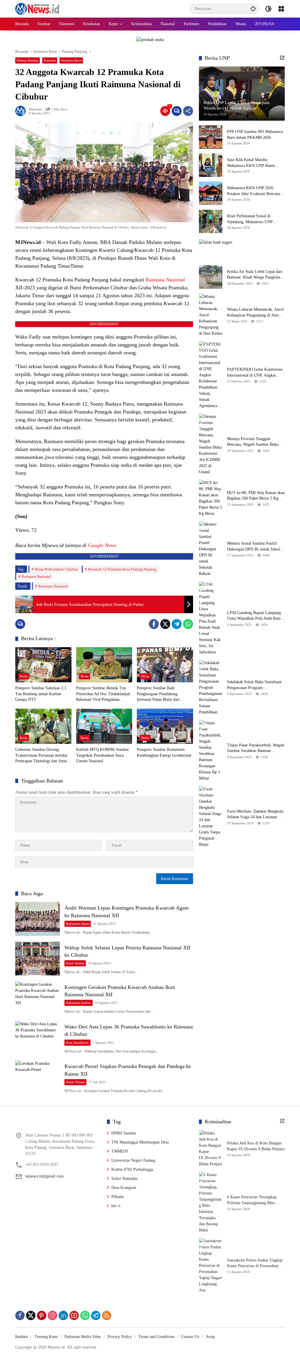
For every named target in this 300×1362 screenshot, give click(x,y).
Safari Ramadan (124, 1178)
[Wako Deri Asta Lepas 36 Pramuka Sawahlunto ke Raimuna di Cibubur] (37, 1038)
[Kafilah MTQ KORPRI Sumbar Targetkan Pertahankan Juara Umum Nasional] (104, 726)
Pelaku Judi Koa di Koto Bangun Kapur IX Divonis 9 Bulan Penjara (255, 1146)
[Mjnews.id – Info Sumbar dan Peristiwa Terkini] (37, 8)
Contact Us (190, 1336)
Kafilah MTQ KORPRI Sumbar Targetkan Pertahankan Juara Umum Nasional (102, 755)
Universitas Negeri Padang (133, 1160)
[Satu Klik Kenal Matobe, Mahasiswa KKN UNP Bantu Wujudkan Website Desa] (210, 165)
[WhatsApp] (188, 624)
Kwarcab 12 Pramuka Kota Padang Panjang (122, 569)
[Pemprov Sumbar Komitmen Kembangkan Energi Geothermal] (165, 726)
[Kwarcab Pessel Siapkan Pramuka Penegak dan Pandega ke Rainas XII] (37, 1077)
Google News (102, 545)
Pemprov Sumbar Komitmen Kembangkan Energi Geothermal (164, 752)
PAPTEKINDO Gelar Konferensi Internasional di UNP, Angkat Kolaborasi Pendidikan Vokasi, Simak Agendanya (254, 372)
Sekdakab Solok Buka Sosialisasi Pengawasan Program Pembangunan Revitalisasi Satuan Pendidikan (254, 685)
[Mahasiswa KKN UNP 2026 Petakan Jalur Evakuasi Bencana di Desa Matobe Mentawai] (210, 193)
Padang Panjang (27, 60)
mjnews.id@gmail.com (44, 1176)
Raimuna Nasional (165, 280)
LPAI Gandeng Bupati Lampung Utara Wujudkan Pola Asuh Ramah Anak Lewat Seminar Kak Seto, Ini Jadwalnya (255, 616)
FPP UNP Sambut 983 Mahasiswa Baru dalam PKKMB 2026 (255, 134)
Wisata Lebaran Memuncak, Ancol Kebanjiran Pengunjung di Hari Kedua (255, 312)
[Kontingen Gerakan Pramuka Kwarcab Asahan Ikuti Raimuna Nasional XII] (37, 998)
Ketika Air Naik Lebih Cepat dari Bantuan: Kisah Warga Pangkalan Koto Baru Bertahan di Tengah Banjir (254, 274)
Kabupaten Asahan (78, 1002)
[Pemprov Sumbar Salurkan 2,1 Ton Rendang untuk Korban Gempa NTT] (43, 664)
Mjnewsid (35, 109)
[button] (253, 8)
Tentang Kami (46, 1336)
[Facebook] (154, 624)
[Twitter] (165, 624)
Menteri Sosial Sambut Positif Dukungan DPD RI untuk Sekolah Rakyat (255, 546)
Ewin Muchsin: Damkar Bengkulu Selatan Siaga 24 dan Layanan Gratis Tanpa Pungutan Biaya (255, 814)
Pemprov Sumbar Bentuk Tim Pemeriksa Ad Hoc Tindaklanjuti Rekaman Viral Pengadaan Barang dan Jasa (103, 694)
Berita (24, 676)
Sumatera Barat (71, 60)
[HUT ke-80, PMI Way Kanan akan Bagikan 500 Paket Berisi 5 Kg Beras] (210, 498)
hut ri (115, 1206)
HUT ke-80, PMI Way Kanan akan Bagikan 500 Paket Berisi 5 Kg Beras (256, 496)
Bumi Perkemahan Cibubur (56, 569)
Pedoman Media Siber (82, 1336)
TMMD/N (119, 1151)
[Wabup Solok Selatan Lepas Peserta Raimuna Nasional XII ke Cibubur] (37, 958)
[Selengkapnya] (282, 57)
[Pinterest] (41, 1315)
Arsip (210, 1336)
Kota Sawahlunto (77, 1042)
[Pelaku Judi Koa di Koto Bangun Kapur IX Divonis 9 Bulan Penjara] (210, 1148)
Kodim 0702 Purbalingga (132, 1169)
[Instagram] (52, 1315)
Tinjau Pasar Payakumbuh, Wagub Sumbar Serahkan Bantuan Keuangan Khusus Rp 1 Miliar (255, 748)
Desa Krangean (123, 1187)
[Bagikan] (188, 111)
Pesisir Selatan (75, 1082)
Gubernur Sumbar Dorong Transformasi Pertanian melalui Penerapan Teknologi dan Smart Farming (41, 755)
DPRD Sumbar (123, 1133)
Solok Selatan (75, 963)
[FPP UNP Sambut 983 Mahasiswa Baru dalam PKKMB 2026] (210, 137)
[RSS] (106, 1315)
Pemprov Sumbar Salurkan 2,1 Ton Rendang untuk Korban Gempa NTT (41, 694)
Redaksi (21, 1336)
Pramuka (50, 60)
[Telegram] (177, 624)
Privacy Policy (120, 1336)
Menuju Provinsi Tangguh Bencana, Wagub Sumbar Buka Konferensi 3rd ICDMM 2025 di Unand (254, 442)
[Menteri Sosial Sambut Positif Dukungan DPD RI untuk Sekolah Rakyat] (210, 549)
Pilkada (117, 1196)
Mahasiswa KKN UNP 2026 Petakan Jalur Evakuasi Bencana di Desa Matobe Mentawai (255, 191)
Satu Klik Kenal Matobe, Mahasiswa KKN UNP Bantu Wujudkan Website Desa (251, 163)
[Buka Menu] (281, 8)
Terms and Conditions (156, 1336)
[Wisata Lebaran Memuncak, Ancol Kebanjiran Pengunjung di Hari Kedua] (210, 314)
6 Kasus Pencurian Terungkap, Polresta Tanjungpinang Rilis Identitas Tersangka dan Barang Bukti (253, 1200)
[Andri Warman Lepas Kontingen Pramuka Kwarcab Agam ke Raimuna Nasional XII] (37, 919)
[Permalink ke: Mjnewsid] (22, 111)
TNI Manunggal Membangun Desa (140, 1142)
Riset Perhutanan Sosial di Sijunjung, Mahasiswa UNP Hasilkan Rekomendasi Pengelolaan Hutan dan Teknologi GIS (255, 219)
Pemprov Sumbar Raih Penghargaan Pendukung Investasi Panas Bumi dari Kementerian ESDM (158, 694)
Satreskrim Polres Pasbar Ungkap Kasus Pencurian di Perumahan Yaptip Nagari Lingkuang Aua (254, 1263)
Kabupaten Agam (77, 923)
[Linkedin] (63, 1315)
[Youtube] (74, 1315)
